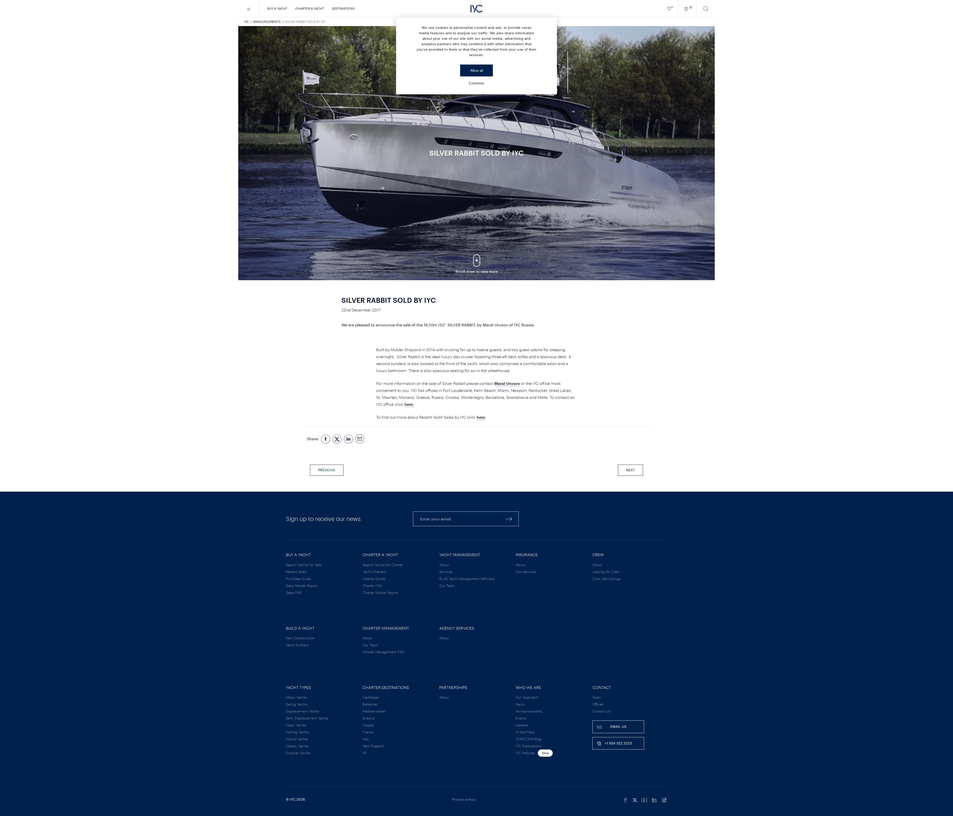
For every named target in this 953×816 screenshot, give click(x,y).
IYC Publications (528, 746)
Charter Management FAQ (383, 652)
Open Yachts (296, 725)
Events (521, 718)
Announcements (267, 21)
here (481, 417)
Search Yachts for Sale (303, 565)
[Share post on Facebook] (325, 439)
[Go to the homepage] (476, 9)
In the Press (525, 732)
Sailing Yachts (296, 704)
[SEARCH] (706, 8)
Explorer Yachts (298, 753)
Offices (598, 704)
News (520, 704)
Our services (526, 572)
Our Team (447, 585)
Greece (368, 718)
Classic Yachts (297, 746)
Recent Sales (296, 572)
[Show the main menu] (248, 8)
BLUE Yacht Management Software (467, 579)
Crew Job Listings (606, 579)
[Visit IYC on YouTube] (644, 799)
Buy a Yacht (277, 8)
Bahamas (370, 704)
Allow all (476, 70)
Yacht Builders (297, 645)
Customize (476, 83)
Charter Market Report (380, 592)
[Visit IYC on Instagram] (664, 799)
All (364, 753)
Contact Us (601, 711)
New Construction (300, 638)
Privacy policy (464, 799)
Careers (522, 725)
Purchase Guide (298, 579)
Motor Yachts (296, 697)
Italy (366, 739)
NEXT (630, 470)
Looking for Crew (606, 572)
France (368, 732)
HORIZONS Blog (529, 739)
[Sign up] (509, 519)
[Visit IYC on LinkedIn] (654, 799)
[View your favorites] (669, 8)
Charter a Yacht (309, 8)
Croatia (368, 725)
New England (373, 746)
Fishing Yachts (297, 732)
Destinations (343, 8)
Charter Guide (374, 579)
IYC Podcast (525, 753)
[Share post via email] (360, 439)
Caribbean (371, 697)
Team (596, 697)
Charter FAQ (372, 585)
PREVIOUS (326, 470)
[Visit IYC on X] (634, 799)
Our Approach (527, 697)
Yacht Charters (374, 572)
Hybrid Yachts (297, 739)
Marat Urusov (507, 383)
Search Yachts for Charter (383, 565)
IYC (246, 21)
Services (446, 572)
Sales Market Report (302, 585)
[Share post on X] (337, 439)
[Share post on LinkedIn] (348, 439)
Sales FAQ (294, 592)
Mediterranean (374, 711)
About (444, 565)
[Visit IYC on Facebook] (625, 799)
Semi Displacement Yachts (307, 718)
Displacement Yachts (302, 711)
